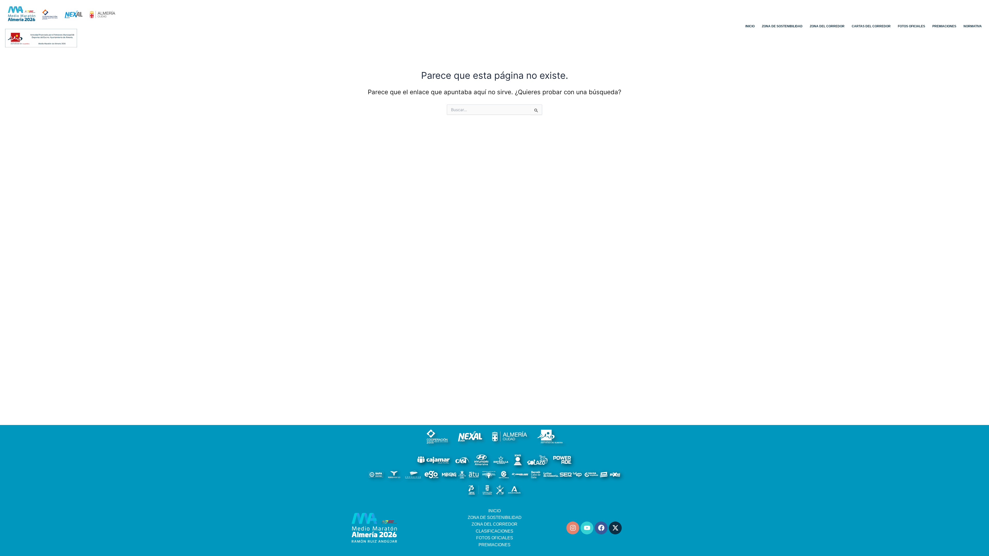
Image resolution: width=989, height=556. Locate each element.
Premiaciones (944, 26)
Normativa (973, 26)
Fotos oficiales (911, 26)
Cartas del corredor (871, 26)
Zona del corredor (827, 26)
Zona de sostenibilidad (782, 26)
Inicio (750, 26)
